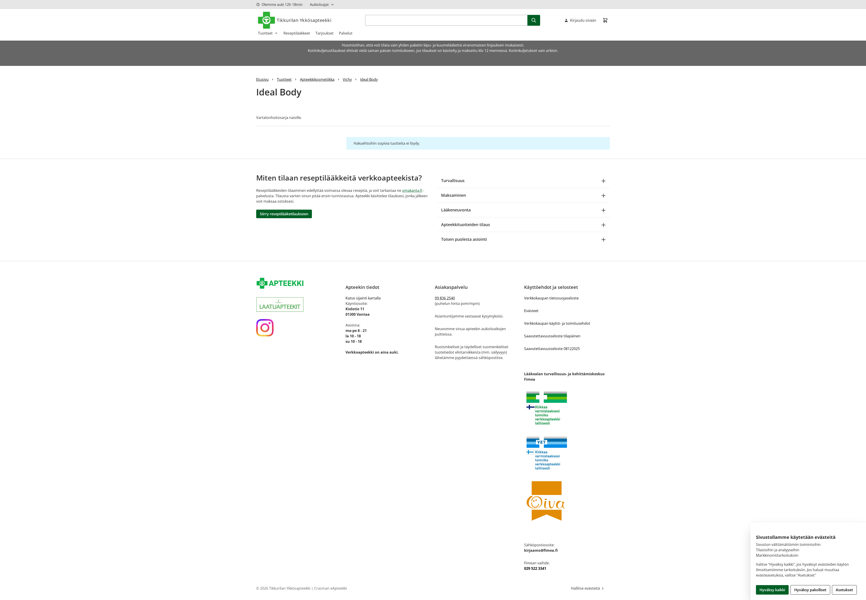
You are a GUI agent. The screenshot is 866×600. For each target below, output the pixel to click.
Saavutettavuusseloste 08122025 (552, 348)
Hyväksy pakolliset (810, 589)
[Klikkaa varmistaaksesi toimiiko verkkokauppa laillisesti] (567, 408)
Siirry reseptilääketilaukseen (284, 213)
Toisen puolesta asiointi (464, 239)
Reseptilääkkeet (296, 33)
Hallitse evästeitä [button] (586, 588)
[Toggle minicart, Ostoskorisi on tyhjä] (605, 20)
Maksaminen (453, 195)
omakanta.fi (412, 190)
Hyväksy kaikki (772, 589)
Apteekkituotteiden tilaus (465, 224)
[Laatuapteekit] (299, 304)
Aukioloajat (319, 4)
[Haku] (533, 20)
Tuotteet (265, 33)
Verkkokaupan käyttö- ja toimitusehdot (557, 323)
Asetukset (844, 589)
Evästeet (531, 310)
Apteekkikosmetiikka (317, 79)
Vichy (347, 79)
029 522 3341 (535, 568)
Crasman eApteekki (330, 588)
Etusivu (262, 79)
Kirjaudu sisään (583, 20)
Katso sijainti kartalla (363, 298)
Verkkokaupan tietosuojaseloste (551, 298)
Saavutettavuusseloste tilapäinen (552, 336)
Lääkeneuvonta (456, 210)
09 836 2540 (445, 298)
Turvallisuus (453, 180)
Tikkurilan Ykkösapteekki (304, 20)
